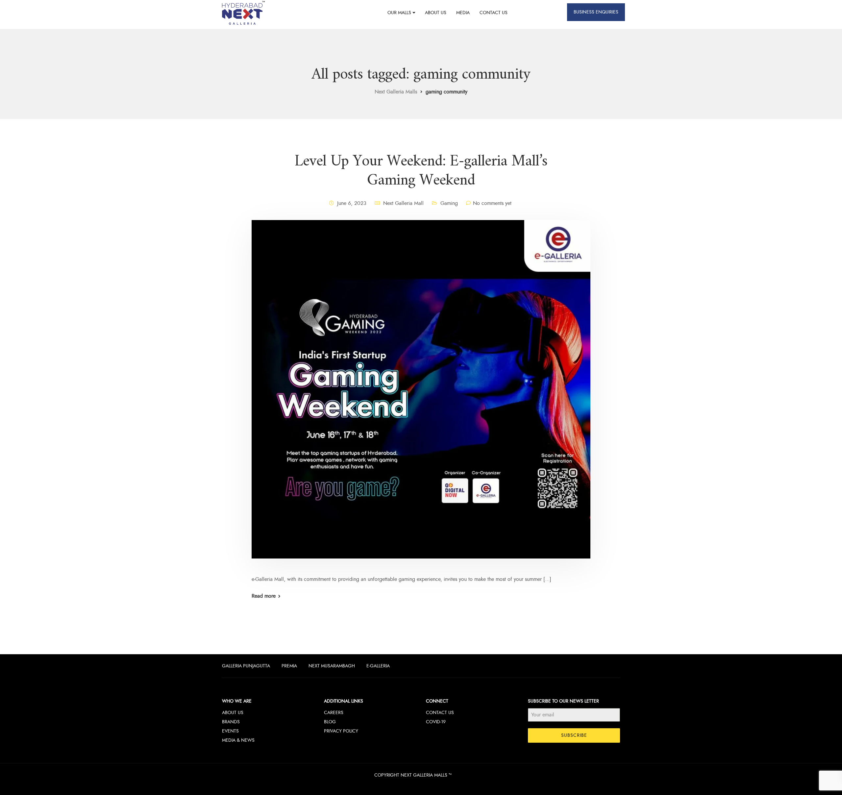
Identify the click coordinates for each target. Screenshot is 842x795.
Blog (330, 722)
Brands (231, 722)
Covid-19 (436, 722)
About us (435, 13)
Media (463, 13)
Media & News (238, 740)
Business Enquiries (596, 12)
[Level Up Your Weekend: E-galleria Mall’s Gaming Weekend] (421, 397)
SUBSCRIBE (574, 735)
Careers (333, 712)
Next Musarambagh (332, 666)
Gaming (449, 203)
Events (230, 731)
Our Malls (399, 13)
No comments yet (492, 203)
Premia (289, 666)
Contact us (494, 13)
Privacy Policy (341, 731)
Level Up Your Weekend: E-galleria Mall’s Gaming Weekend (421, 171)
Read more (264, 596)
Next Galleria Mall (403, 203)
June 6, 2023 (351, 203)
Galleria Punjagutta (246, 666)
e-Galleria (378, 666)
